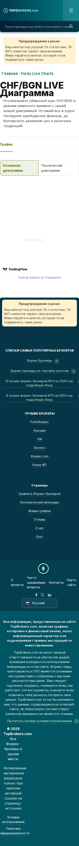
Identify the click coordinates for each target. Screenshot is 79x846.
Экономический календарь (39, 502)
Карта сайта (71, 582)
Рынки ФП (39, 465)
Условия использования (13, 819)
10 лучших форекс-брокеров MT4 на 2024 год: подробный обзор (39, 383)
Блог (39, 536)
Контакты (56, 582)
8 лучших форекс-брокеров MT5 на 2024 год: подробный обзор (39, 397)
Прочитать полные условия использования (39, 721)
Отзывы (39, 519)
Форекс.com (39, 456)
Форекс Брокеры (39, 360)
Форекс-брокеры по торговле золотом (40, 371)
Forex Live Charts (37, 73)
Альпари (39, 430)
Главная (10, 73)
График (6, 144)
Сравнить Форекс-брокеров (39, 493)
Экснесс (39, 447)
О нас (39, 528)
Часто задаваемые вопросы (36, 582)
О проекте (17, 582)
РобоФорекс (39, 422)
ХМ (39, 439)
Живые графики (39, 511)
